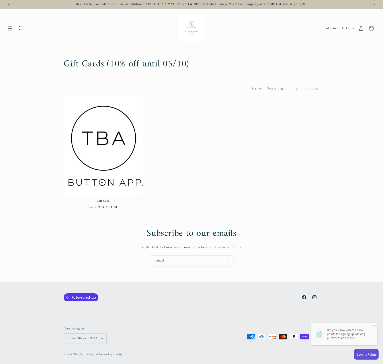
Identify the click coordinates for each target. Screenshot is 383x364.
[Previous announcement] (9, 4)
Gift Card (103, 201)
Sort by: (257, 88)
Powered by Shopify (110, 354)
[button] (10, 28)
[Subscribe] (228, 261)
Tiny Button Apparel (85, 354)
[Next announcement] (374, 4)
